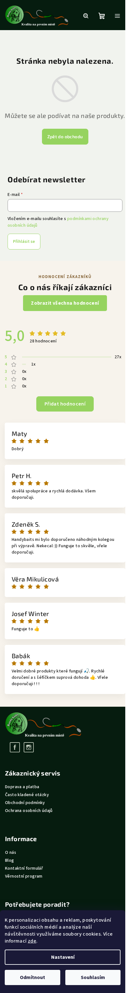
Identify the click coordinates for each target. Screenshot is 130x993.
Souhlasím (93, 977)
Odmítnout (32, 977)
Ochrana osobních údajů (29, 811)
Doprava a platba (22, 787)
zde (32, 941)
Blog (9, 860)
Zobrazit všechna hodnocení (65, 303)
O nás (10, 852)
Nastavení (62, 957)
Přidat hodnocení (65, 403)
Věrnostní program (24, 876)
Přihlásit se (24, 241)
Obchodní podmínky (25, 803)
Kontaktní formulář (24, 868)
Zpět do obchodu (65, 136)
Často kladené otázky (27, 795)
